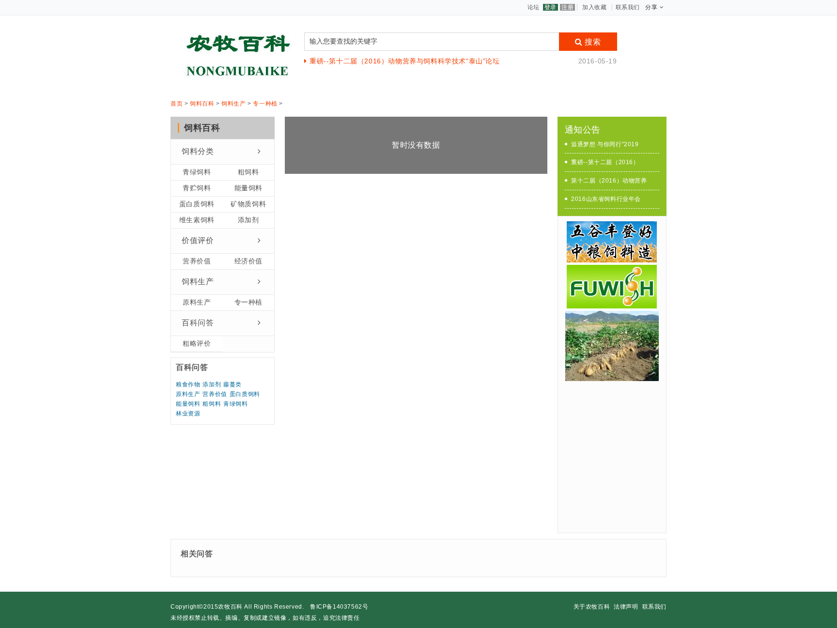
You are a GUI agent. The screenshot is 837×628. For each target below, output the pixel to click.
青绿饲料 (197, 172)
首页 (176, 103)
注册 (567, 7)
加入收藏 (594, 7)
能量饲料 (248, 188)
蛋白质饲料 (197, 204)
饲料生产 (233, 103)
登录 (550, 7)
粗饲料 (248, 172)
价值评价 (198, 240)
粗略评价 (197, 343)
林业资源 (188, 413)
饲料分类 (198, 151)
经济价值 (248, 261)
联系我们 (628, 7)
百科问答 (198, 323)
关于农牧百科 (592, 606)
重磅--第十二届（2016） (605, 162)
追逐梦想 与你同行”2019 (604, 144)
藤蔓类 (232, 384)
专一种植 (265, 103)
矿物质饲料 (248, 204)
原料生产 (197, 302)
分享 (651, 7)
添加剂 (248, 220)
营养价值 (197, 261)
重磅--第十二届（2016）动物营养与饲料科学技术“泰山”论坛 (404, 61)
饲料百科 (202, 103)
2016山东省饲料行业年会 (606, 199)
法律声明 (626, 606)
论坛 (533, 7)
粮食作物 (188, 384)
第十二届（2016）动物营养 (609, 180)
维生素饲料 (197, 220)
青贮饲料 (197, 188)
